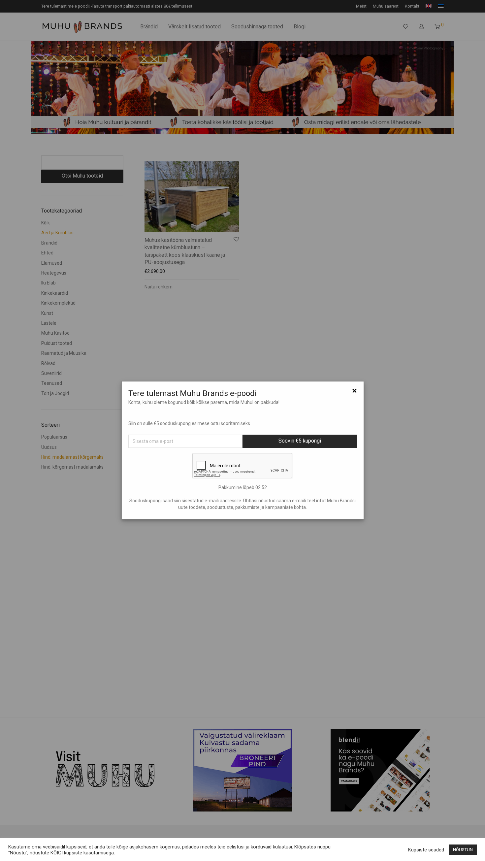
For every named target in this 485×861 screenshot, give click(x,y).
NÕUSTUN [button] (463, 849)
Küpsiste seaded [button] (426, 850)
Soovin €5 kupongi (299, 441)
